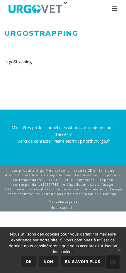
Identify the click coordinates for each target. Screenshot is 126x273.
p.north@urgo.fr (95, 141)
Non (48, 261)
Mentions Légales (63, 201)
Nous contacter (63, 207)
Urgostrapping (55, 47)
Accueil (28, 47)
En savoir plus (83, 261)
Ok (29, 261)
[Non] (119, 250)
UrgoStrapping (18, 61)
